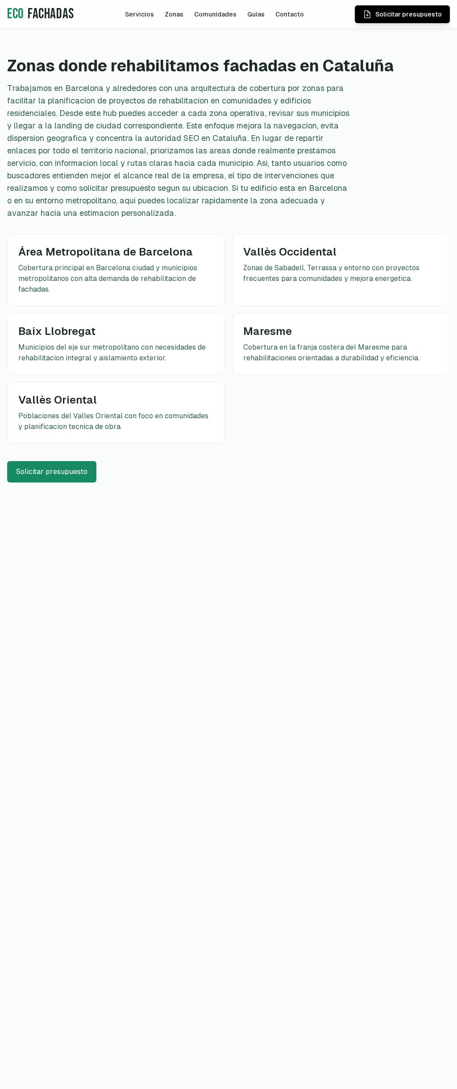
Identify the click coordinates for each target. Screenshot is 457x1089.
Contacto (289, 14)
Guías (256, 14)
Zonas (174, 14)
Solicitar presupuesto (51, 471)
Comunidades (215, 14)
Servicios (139, 14)
